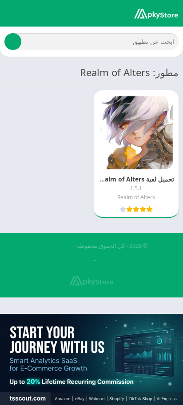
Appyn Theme (54, 246)
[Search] (12, 41)
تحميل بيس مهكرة (70, 260)
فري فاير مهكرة (116, 260)
